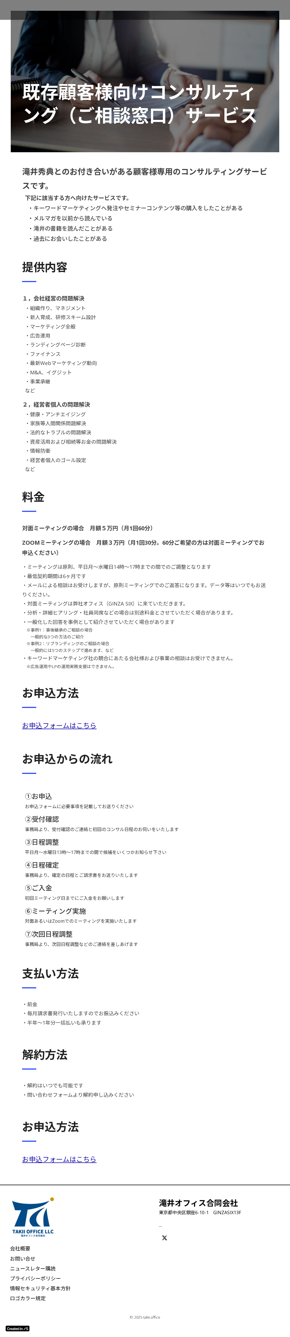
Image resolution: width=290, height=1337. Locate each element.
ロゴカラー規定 (28, 1298)
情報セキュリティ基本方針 (40, 1288)
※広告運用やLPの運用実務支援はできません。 (71, 666)
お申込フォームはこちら (59, 725)
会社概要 (20, 1248)
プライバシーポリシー (35, 1278)
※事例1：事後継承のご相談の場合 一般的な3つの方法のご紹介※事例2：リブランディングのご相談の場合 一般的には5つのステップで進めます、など (70, 640)
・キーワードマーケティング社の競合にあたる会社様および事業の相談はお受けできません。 (129, 658)
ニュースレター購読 (33, 1268)
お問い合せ (22, 1258)
